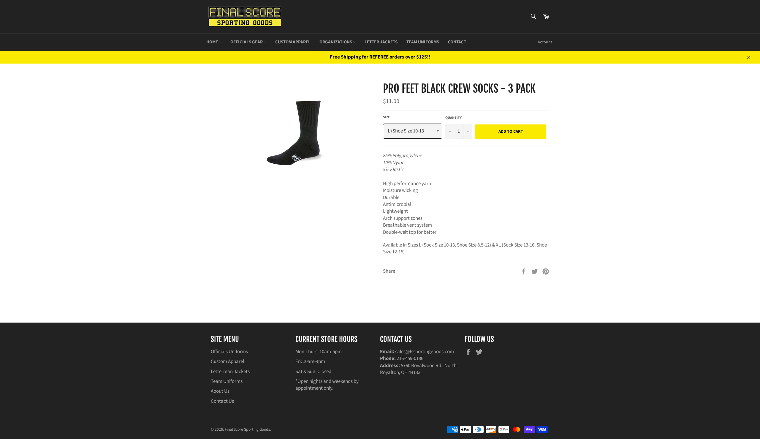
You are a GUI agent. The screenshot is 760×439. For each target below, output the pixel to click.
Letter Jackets (381, 42)
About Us (220, 391)
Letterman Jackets (230, 371)
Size (386, 117)
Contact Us (222, 401)
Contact (457, 42)
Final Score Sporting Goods (247, 429)
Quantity (453, 118)
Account (545, 42)
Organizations (336, 42)
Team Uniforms (422, 42)
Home (212, 42)
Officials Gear (247, 42)
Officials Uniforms (229, 351)
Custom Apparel (293, 42)
